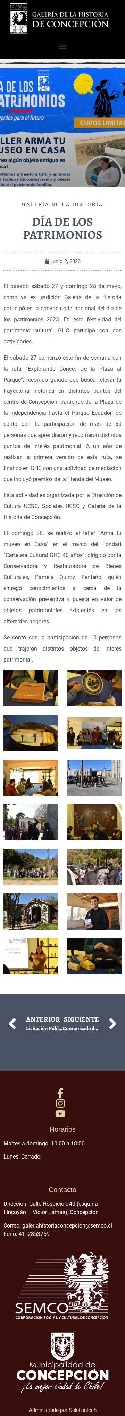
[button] (62, 46)
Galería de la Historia (62, 204)
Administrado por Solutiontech (63, 1410)
